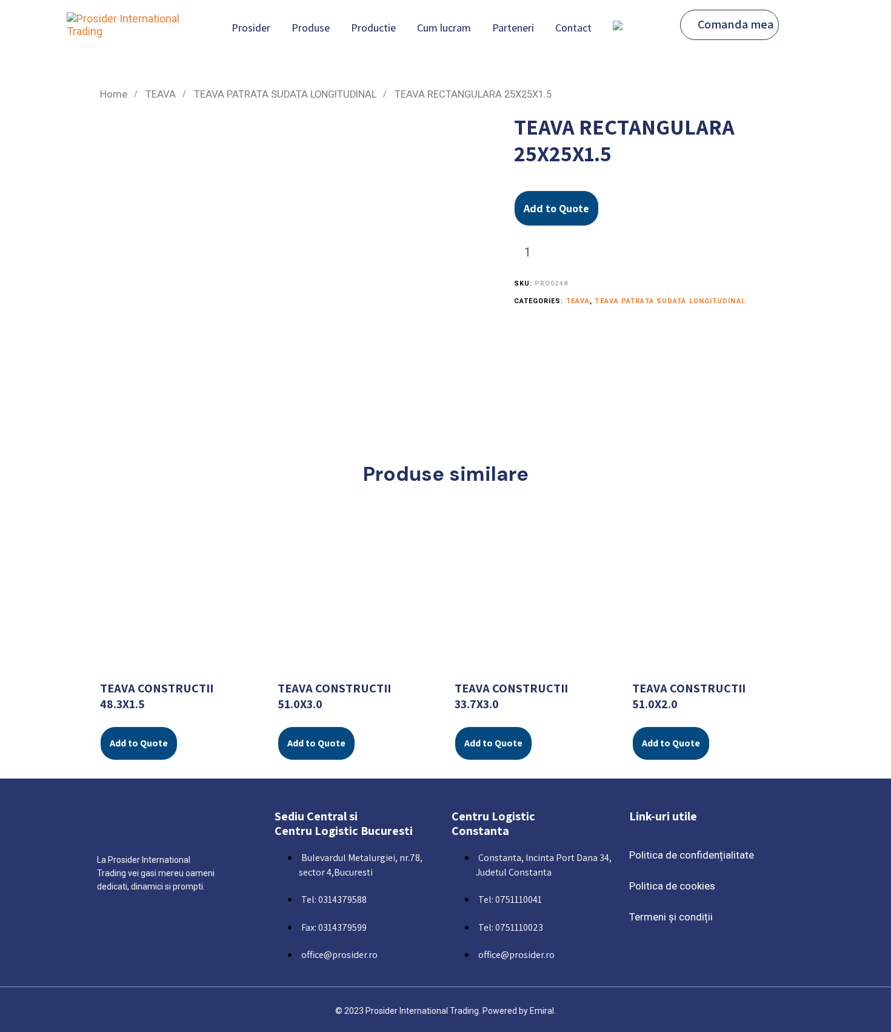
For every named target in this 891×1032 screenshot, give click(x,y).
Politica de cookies (672, 886)
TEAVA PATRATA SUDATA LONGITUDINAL (285, 94)
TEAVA (160, 94)
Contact (573, 28)
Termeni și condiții (671, 917)
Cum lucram (444, 28)
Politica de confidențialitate (691, 855)
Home (113, 94)
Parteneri (513, 28)
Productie (373, 28)
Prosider (251, 28)
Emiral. (543, 1011)
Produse (311, 28)
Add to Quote (556, 208)
